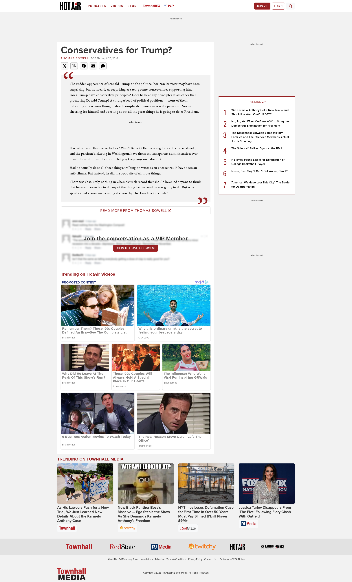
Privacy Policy (195, 559)
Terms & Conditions (176, 559)
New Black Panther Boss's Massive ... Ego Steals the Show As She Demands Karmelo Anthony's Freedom (144, 514)
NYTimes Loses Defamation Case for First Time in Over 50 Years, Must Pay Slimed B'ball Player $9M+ (206, 514)
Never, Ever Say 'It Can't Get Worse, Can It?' (259, 171)
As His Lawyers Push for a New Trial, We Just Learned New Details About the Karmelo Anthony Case (83, 514)
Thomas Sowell (75, 58)
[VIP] (170, 6)
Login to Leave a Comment (136, 248)
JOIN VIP (262, 6)
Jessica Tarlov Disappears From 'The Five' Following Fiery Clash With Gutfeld (265, 512)
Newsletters (146, 559)
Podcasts (97, 6)
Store (133, 6)
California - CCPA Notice (232, 559)
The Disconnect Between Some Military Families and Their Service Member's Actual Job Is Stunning (260, 137)
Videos (117, 6)
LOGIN (278, 6)
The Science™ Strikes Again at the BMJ (256, 148)
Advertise (159, 559)
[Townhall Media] (71, 574)
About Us (112, 559)
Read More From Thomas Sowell (134, 211)
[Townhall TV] (152, 6)
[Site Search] (290, 6)
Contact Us (210, 559)
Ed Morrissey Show (128, 559)
